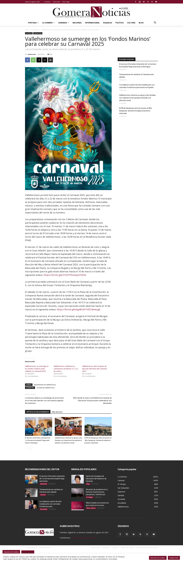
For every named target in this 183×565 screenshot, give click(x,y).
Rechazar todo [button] (28, 552)
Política (120, 22)
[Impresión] (50, 59)
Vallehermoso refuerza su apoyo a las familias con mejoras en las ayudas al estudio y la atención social (68, 440)
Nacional (77, 22)
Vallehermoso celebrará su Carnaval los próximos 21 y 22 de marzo (66, 368)
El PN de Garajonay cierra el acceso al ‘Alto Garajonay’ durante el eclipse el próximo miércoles (98, 440)
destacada (29, 435)
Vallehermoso (38, 33)
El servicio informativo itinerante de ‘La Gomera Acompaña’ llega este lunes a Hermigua (37, 440)
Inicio (27, 30)
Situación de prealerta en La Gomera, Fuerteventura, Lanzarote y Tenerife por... (97, 491)
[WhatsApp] (33, 59)
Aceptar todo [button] (173, 558)
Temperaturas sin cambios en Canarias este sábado (136, 75)
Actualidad (43, 509)
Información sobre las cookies (147, 547)
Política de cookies (127, 547)
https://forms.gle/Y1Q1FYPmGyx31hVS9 (65, 274)
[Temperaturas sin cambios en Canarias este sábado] (31, 492)
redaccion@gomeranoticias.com (84, 538)
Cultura (131, 22)
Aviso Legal (66, 2)
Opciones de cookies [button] (158, 558)
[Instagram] (140, 1)
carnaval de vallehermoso (46, 388)
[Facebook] (135, 1)
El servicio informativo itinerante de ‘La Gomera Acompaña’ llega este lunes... (52, 478)
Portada (32, 22)
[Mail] (144, 1)
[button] (155, 23)
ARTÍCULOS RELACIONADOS (38, 412)
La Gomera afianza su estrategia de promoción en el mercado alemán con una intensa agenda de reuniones (44, 400)
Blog (141, 22)
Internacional (92, 22)
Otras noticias (91, 508)
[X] (152, 1)
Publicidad (56, 2)
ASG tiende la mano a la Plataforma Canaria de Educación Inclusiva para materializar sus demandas (92, 400)
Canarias (62, 22)
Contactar (47, 2)
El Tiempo (90, 497)
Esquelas (107, 22)
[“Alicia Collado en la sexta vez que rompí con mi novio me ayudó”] (77, 506)
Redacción (32, 54)
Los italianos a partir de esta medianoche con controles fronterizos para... (50, 503)
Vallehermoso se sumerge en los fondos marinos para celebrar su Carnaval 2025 (37, 368)
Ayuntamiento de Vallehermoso (45, 385)
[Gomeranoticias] (91, 11)
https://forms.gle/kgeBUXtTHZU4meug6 (78, 309)
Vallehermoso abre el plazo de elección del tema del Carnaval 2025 (94, 368)
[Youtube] (156, 1)
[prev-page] (26, 447)
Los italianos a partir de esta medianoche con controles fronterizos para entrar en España (136, 86)
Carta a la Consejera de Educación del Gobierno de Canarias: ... (96, 478)
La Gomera (47, 22)
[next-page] (30, 447)
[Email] (44, 59)
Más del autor (57, 412)
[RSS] (148, 1)
